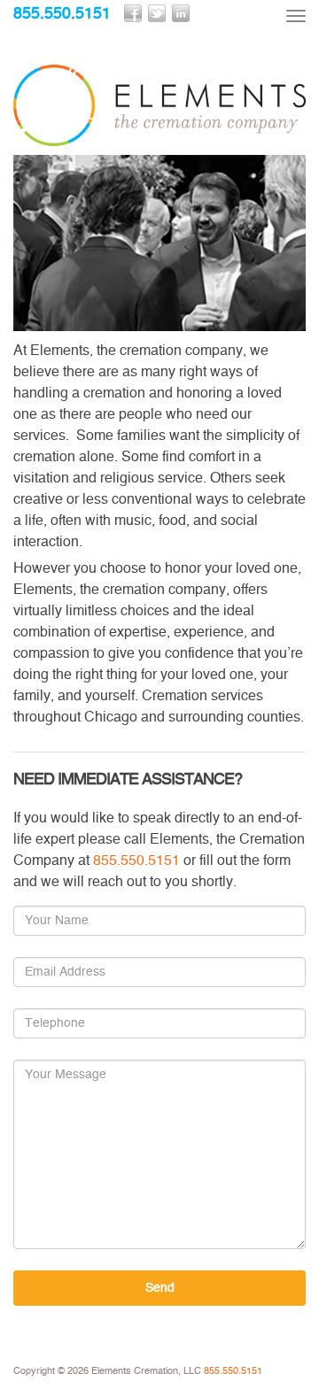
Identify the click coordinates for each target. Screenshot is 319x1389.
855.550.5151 (62, 14)
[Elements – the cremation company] (159, 105)
